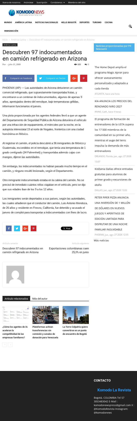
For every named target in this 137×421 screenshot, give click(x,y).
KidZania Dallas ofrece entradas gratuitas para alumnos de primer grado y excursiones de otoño (114, 177)
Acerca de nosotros (11, 2)
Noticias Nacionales (46, 22)
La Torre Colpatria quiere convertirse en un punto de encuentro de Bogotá (75, 330)
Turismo (97, 22)
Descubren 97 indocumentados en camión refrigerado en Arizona (22, 250)
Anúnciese (28, 2)
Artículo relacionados (16, 298)
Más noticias (101, 240)
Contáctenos (56, 2)
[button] (130, 26)
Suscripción (42, 2)
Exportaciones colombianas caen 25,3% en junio (69, 250)
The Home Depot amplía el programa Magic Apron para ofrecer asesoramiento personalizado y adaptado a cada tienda (112, 77)
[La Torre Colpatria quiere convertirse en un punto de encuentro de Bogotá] (76, 315)
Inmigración (11, 30)
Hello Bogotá (68, 22)
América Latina (23, 22)
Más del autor (39, 298)
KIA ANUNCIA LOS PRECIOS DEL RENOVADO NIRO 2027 (113, 103)
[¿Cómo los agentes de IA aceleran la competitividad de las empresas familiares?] (15, 315)
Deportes (84, 22)
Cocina (109, 22)
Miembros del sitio (76, 2)
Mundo (8, 22)
